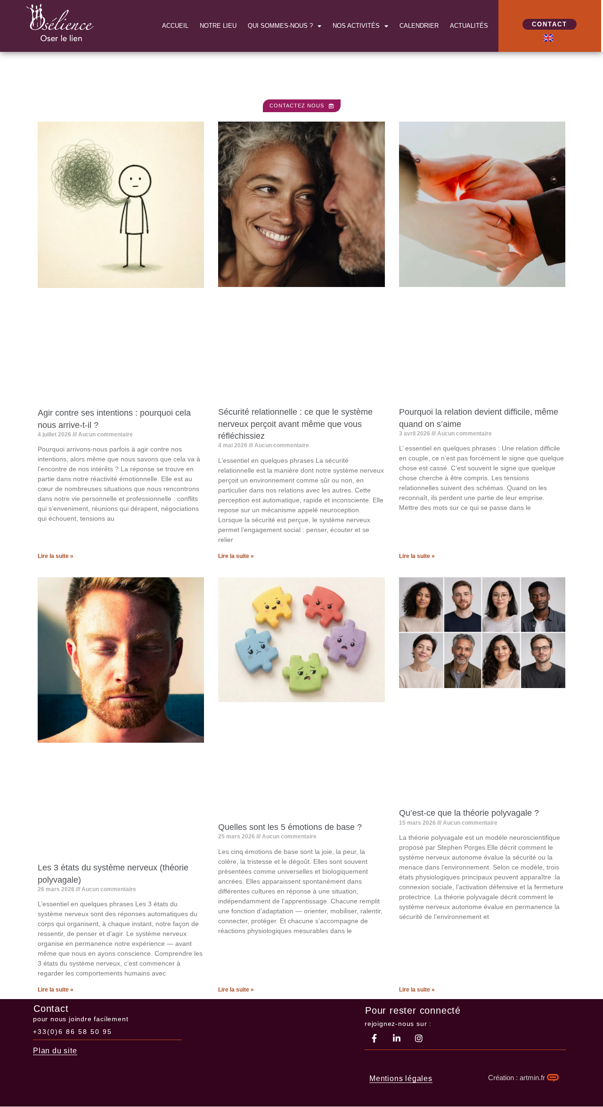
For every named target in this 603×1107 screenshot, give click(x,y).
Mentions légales (400, 1078)
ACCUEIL (175, 25)
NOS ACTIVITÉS (356, 25)
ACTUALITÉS (469, 25)
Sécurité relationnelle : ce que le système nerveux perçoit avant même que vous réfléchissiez (295, 423)
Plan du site (55, 1051)
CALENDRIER (419, 25)
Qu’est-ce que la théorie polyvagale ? (469, 813)
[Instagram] (419, 1038)
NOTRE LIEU (218, 25)
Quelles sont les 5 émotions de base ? (290, 827)
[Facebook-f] (374, 1038)
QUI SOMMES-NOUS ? (280, 25)
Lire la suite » (55, 556)
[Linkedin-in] (396, 1038)
